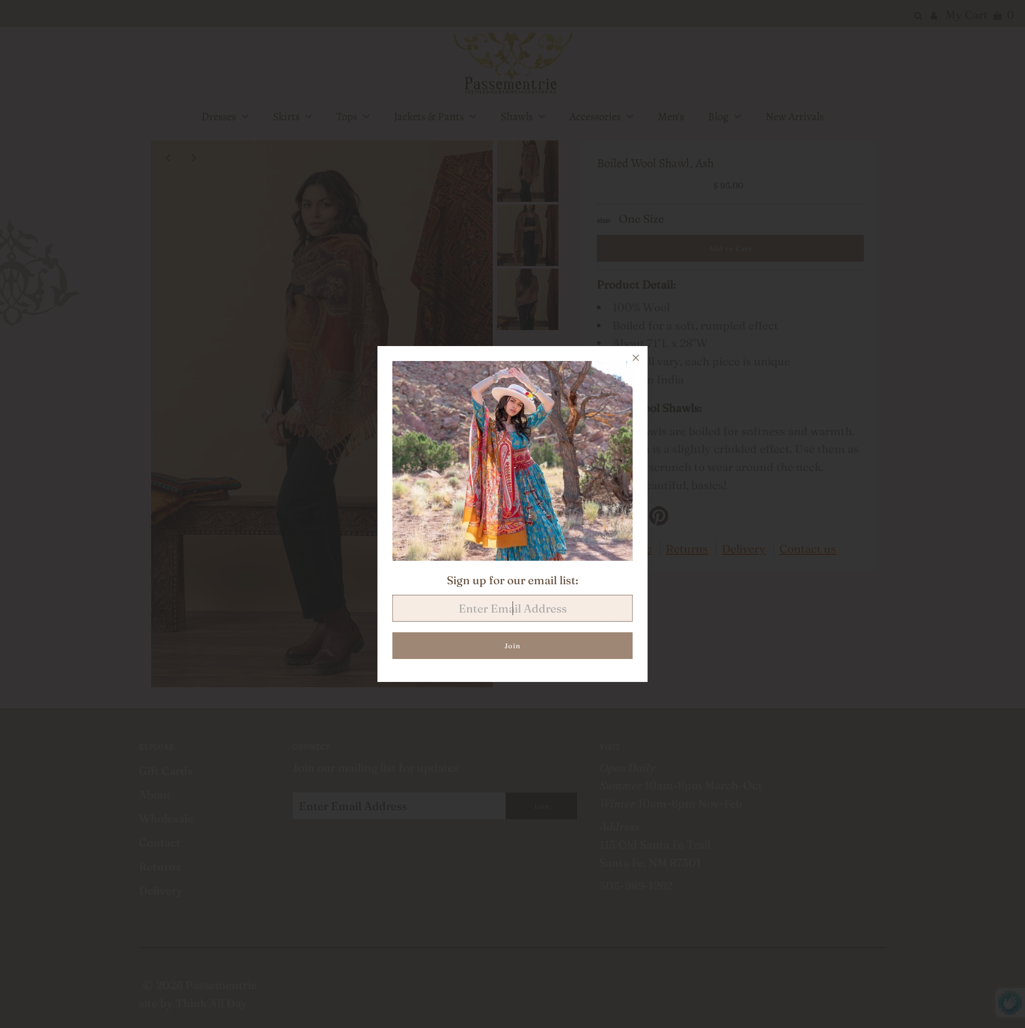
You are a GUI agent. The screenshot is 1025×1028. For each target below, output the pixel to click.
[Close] (636, 358)
